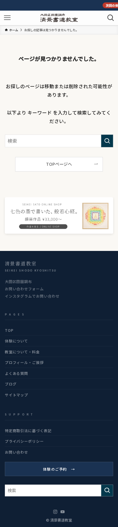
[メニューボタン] (7, 18)
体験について (16, 340)
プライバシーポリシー (24, 441)
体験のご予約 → (59, 469)
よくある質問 (16, 373)
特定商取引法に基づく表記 (28, 430)
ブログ (11, 383)
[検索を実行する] (107, 141)
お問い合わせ (16, 452)
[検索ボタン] (110, 18)
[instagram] (55, 512)
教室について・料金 (22, 351)
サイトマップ (16, 394)
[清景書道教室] (59, 18)
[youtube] (62, 512)
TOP (9, 330)
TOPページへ (59, 164)
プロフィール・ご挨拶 (24, 362)
